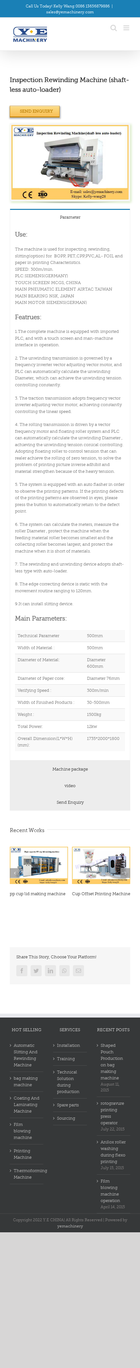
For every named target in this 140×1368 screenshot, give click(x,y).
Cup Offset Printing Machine (101, 893)
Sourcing (66, 1118)
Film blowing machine (23, 1131)
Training (66, 1058)
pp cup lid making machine (37, 893)
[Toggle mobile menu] (126, 27)
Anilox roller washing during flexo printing (113, 1152)
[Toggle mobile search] (113, 27)
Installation (68, 1045)
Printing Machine (23, 1154)
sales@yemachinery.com (70, 12)
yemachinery (70, 1226)
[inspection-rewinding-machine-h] (70, 128)
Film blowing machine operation (110, 1191)
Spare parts (68, 1104)
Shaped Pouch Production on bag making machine (112, 1061)
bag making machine (26, 1081)
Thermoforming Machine (27, 1174)
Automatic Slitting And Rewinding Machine (25, 1055)
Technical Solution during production (68, 1082)
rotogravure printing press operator (112, 1113)
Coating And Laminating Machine (26, 1105)
